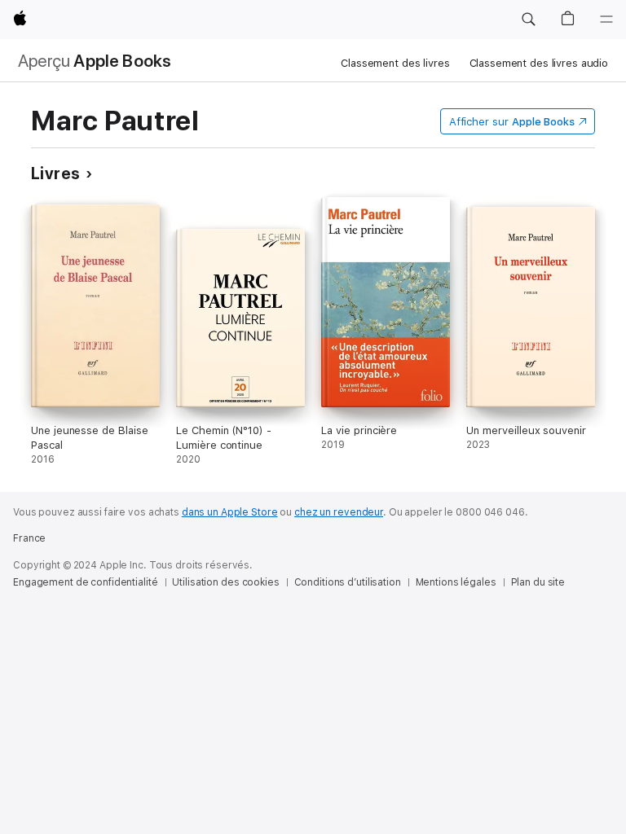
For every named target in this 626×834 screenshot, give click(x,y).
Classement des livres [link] (395, 63)
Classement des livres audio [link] (539, 63)
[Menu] (606, 19)
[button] (528, 19)
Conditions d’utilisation (347, 582)
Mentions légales (456, 582)
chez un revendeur (338, 512)
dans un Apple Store (230, 512)
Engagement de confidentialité (85, 582)
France (29, 538)
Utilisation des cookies (225, 582)
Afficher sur (512, 122)
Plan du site (538, 582)
